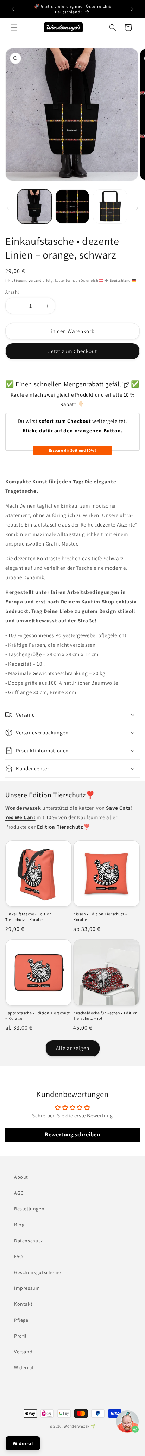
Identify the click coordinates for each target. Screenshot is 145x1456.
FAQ (18, 1256)
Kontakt (23, 1304)
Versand (35, 280)
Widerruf (24, 1367)
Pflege (21, 1320)
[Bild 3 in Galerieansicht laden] (110, 206)
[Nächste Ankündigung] (132, 9)
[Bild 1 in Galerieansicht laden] (34, 206)
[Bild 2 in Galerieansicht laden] (72, 206)
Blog (19, 1224)
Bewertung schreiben (72, 1134)
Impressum (27, 1288)
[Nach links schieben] (7, 208)
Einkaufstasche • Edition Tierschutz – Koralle (28, 916)
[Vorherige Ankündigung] (13, 9)
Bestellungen (29, 1209)
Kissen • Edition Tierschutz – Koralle (100, 916)
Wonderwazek (76, 1426)
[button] (14, 27)
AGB (19, 1193)
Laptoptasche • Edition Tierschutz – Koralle (37, 1015)
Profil (20, 1336)
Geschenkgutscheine (37, 1272)
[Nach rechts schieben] (137, 208)
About (21, 1177)
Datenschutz (28, 1241)
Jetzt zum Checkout (72, 351)
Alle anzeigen (72, 1048)
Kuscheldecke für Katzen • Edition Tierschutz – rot (105, 1015)
